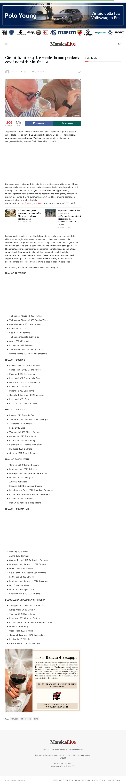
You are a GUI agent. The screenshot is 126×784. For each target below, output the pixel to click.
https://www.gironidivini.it (32, 203)
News (36, 719)
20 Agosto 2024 (38, 72)
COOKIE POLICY (114, 780)
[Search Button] (119, 44)
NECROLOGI (91, 780)
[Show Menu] (6, 44)
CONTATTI (69, 780)
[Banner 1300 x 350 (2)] (63, 19)
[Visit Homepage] (63, 44)
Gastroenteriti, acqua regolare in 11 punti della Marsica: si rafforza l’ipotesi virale (29, 214)
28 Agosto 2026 (25, 222)
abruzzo (14, 719)
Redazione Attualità (19, 72)
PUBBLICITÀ (80, 780)
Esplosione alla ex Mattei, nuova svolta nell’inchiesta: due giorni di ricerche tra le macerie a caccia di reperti (69, 217)
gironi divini (26, 719)
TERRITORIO (57, 780)
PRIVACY (102, 780)
